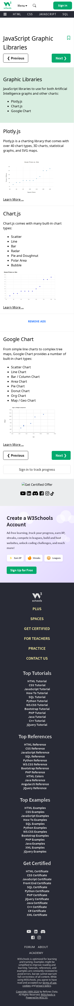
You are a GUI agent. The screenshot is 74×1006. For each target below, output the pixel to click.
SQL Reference (35, 756)
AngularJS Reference (35, 784)
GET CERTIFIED (37, 628)
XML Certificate (37, 915)
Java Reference (35, 780)
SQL (65, 14)
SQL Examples (35, 824)
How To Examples (35, 820)
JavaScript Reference (35, 752)
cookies (26, 985)
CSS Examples (35, 812)
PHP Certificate (37, 895)
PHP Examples (35, 839)
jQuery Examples (35, 851)
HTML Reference (35, 744)
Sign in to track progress (37, 469)
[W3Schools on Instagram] (47, 494)
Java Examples (35, 843)
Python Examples (35, 828)
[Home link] (7, 5)
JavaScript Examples (35, 816)
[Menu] (5, 14)
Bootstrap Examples (35, 835)
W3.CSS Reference (35, 764)
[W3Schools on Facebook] (41, 494)
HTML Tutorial (37, 681)
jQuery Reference (35, 788)
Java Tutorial (37, 717)
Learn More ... (13, 199)
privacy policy (43, 985)
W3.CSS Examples (35, 832)
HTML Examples (35, 808)
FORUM (29, 947)
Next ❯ (61, 58)
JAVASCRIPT (47, 14)
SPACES (37, 618)
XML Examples (35, 847)
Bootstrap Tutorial (37, 709)
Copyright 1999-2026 (27, 991)
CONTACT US (37, 658)
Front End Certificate (37, 883)
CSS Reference (35, 748)
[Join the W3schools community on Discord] (35, 494)
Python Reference (35, 760)
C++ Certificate (37, 907)
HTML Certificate (37, 871)
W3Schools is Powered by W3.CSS (40, 996)
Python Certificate (37, 891)
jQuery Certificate (37, 899)
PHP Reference (35, 772)
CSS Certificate (37, 875)
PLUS (37, 608)
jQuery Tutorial (37, 725)
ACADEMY (36, 953)
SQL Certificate (37, 887)
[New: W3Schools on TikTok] (52, 494)
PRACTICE (37, 648)
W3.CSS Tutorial (37, 705)
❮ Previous (15, 58)
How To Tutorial (37, 693)
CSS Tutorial (37, 685)
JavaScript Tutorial (37, 689)
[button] (34, 5)
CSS (30, 14)
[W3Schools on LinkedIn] (28, 494)
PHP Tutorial (37, 713)
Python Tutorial (37, 701)
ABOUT (43, 947)
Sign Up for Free (21, 570)
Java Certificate (37, 903)
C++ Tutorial (37, 721)
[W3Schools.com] (37, 598)
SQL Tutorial (37, 697)
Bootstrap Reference (35, 768)
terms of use (49, 982)
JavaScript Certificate (37, 879)
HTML (17, 14)
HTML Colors (35, 776)
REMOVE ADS (37, 321)
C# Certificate (37, 911)
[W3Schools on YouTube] (23, 494)
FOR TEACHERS (37, 638)
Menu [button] (21, 6)
